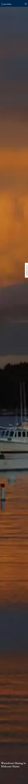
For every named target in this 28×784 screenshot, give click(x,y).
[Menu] (25, 4)
